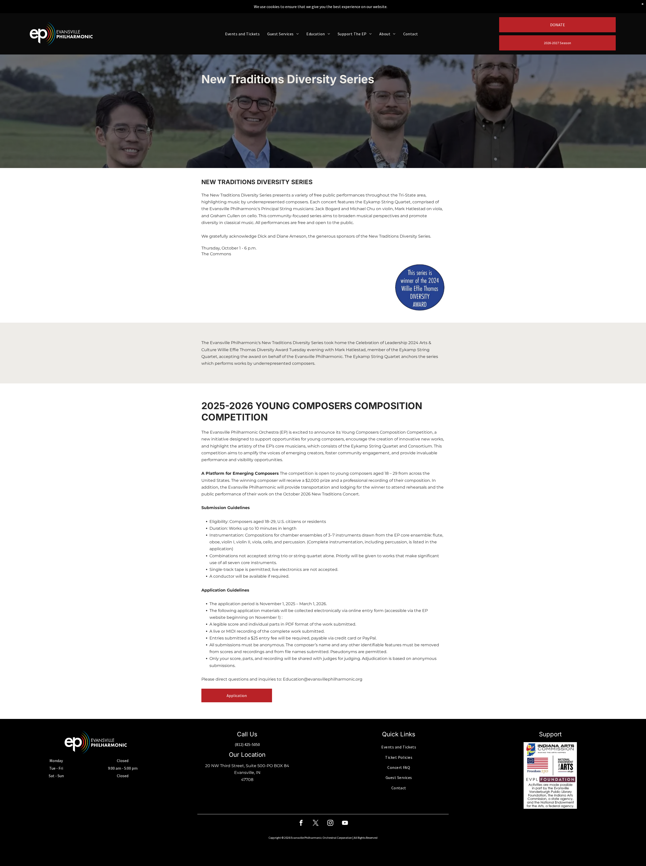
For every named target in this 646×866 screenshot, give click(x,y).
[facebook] (301, 823)
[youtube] (344, 823)
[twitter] (315, 823)
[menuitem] (242, 34)
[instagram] (330, 823)
